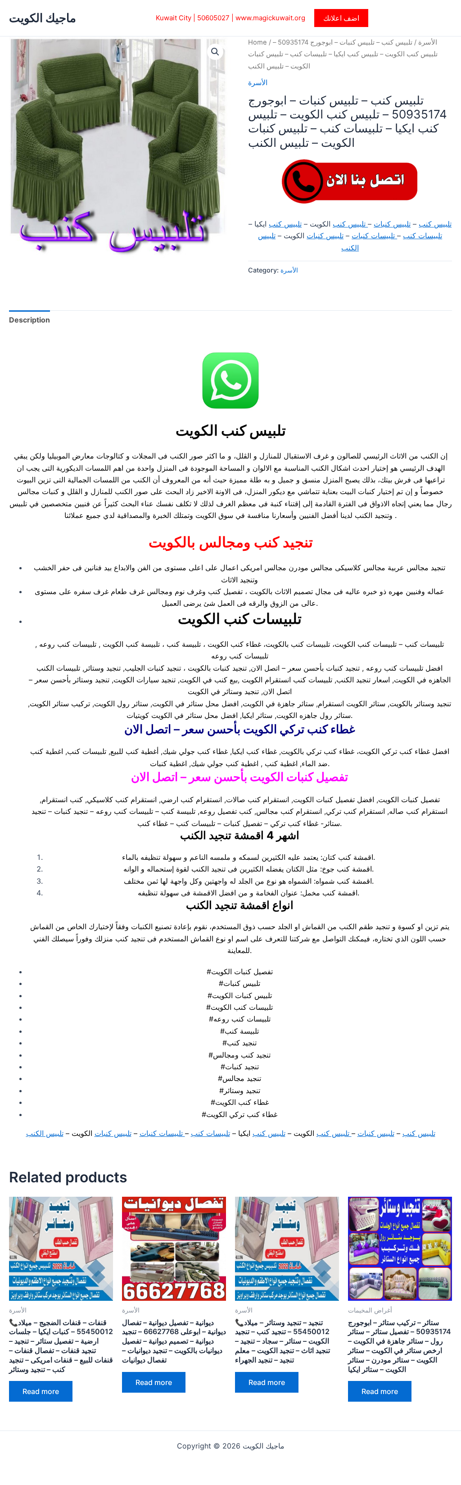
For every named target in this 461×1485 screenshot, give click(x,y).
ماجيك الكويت (42, 18)
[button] (341, 18)
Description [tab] (29, 319)
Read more (41, 1391)
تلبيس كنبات (392, 223)
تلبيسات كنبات (374, 235)
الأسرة (427, 42)
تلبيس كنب (435, 223)
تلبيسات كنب (422, 235)
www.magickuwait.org (270, 18)
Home (257, 42)
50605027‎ (213, 18)
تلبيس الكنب (44, 1133)
